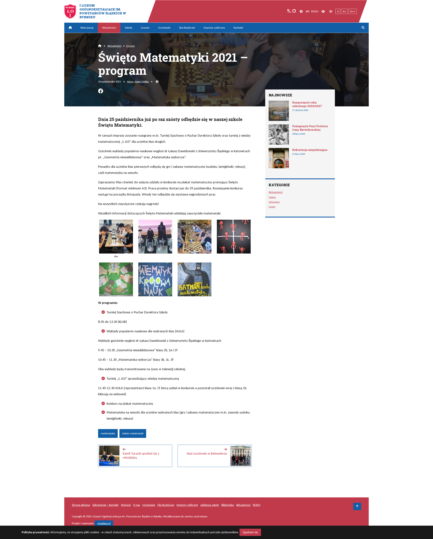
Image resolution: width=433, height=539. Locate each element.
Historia (126, 505)
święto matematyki (132, 433)
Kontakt (238, 27)
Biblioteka (227, 505)
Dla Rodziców (187, 27)
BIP (308, 11)
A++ (352, 11)
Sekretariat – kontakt (105, 505)
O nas (136, 505)
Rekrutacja (87, 27)
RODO (314, 11)
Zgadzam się (250, 532)
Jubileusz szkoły (209, 505)
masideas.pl (103, 523)
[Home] (99, 46)
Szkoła (128, 27)
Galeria (272, 197)
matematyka (108, 433)
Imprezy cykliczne (214, 27)
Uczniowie (164, 27)
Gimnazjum (274, 201)
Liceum (145, 27)
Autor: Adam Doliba (138, 81)
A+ (344, 11)
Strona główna (81, 505)
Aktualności (109, 27)
